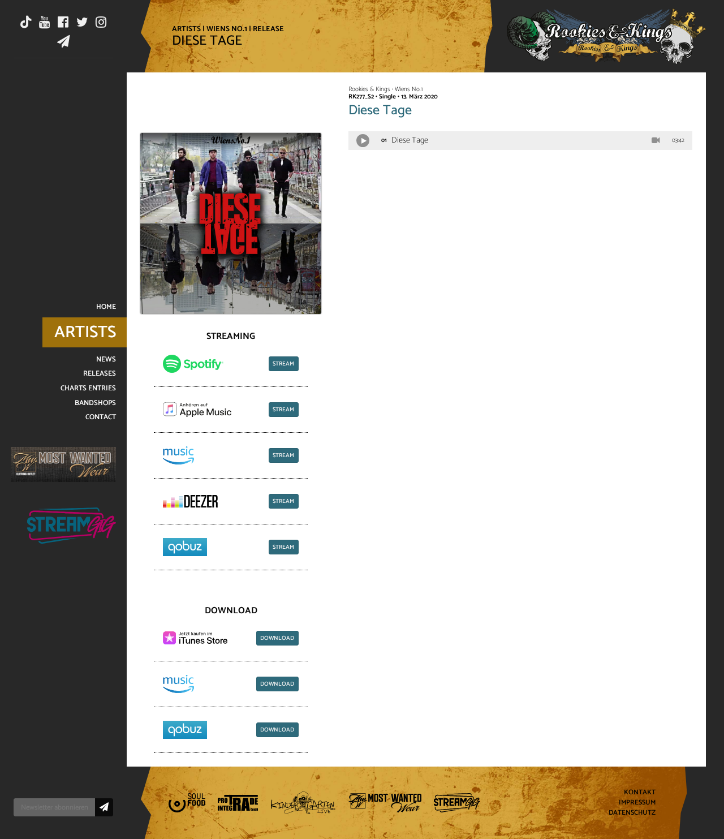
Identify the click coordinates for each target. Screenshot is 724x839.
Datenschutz (632, 813)
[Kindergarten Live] (303, 802)
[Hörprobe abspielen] (362, 140)
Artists (186, 29)
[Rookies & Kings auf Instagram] (101, 22)
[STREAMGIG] (71, 526)
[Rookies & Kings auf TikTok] (26, 22)
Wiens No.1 (226, 29)
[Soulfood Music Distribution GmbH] (187, 802)
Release (268, 29)
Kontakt (640, 793)
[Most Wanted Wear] (63, 464)
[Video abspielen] (656, 141)
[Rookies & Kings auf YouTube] (44, 22)
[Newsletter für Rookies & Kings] (63, 41)
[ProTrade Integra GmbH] (238, 803)
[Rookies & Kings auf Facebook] (63, 22)
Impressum (637, 803)
